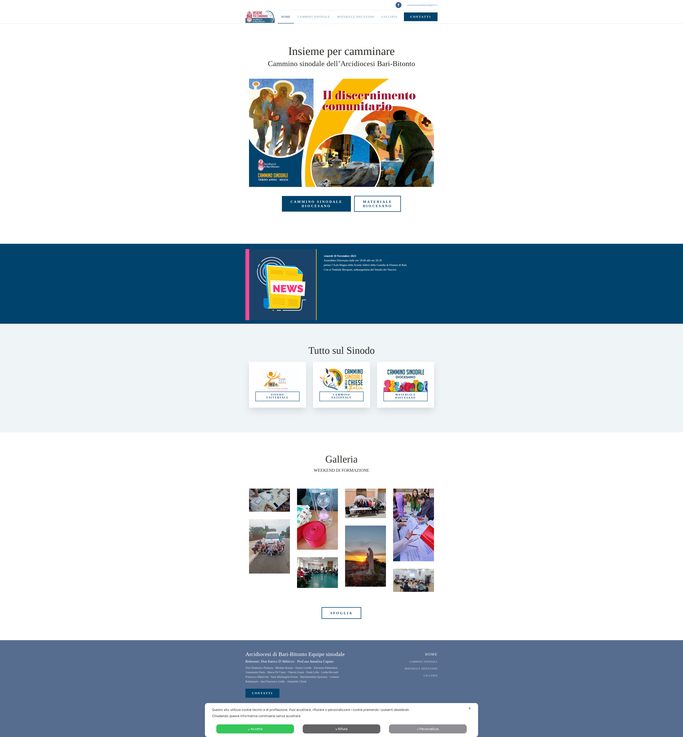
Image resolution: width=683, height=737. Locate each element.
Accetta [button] (256, 729)
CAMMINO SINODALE (423, 661)
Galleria (390, 16)
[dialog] (341, 720)
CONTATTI (420, 16)
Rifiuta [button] (343, 729)
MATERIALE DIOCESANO (405, 396)
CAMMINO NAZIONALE (341, 396)
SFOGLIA (341, 613)
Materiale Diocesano (355, 16)
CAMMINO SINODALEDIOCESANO (316, 204)
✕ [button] (469, 708)
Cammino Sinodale (314, 16)
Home (285, 16)
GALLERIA (430, 675)
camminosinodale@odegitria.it (422, 5)
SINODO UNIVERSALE (277, 396)
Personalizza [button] (429, 729)
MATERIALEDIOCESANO (377, 204)
